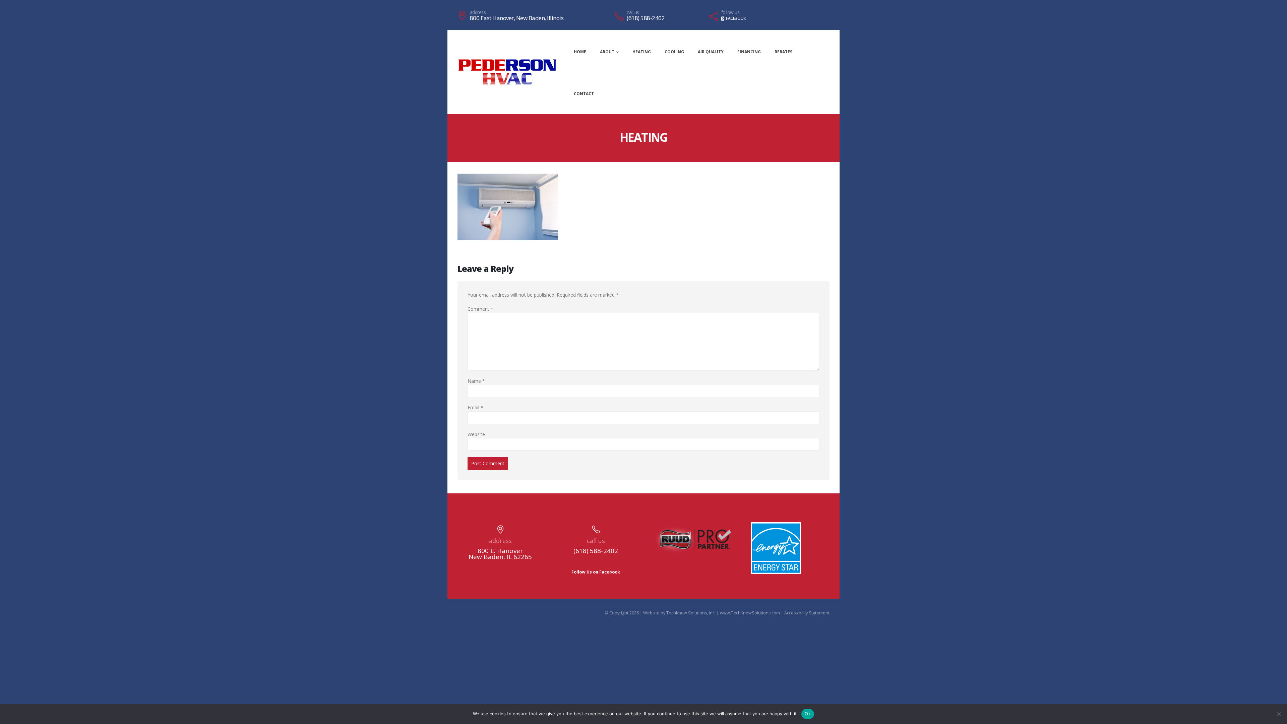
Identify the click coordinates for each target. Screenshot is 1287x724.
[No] (1278, 714)
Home (580, 52)
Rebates (783, 52)
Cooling (674, 52)
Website (476, 434)
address (478, 12)
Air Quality (711, 52)
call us (633, 12)
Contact (584, 94)
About (607, 52)
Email (475, 407)
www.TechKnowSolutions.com (750, 613)
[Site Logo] (507, 71)
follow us (730, 12)
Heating (641, 52)
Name (476, 381)
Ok (808, 713)
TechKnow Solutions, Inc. (691, 613)
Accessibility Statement (807, 613)
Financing (749, 52)
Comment (480, 309)
